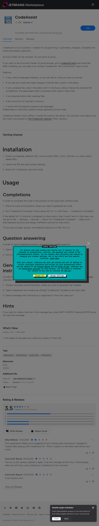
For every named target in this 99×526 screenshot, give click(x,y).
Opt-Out (67, 271)
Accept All (39, 276)
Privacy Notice (43, 267)
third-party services (31, 269)
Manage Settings (57, 276)
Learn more (54, 258)
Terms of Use (63, 267)
